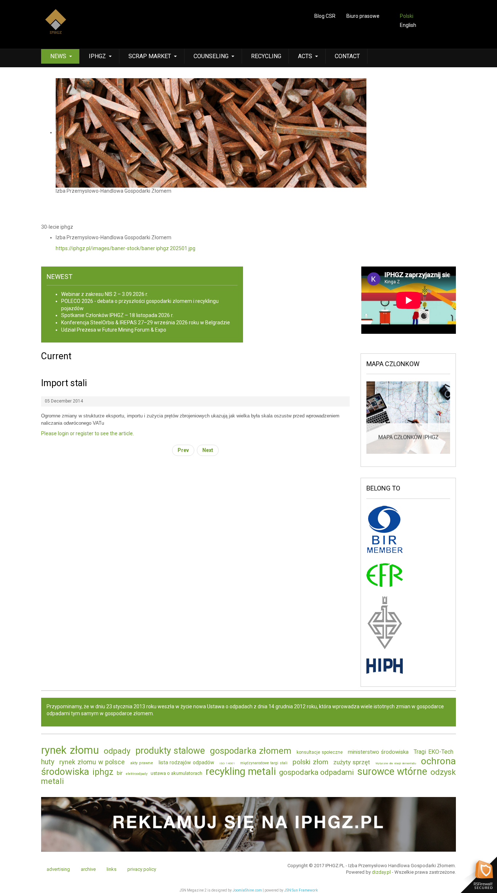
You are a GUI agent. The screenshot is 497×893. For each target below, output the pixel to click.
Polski (406, 16)
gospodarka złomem (251, 751)
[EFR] (384, 574)
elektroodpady (136, 774)
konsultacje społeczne (320, 752)
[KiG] (384, 622)
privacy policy (141, 869)
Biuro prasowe (362, 16)
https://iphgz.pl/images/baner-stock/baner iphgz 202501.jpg (125, 248)
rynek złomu (70, 750)
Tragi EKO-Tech (433, 751)
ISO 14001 (227, 763)
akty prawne (142, 763)
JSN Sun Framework (301, 890)
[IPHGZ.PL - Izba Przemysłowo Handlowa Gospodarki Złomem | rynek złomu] (55, 26)
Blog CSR (324, 16)
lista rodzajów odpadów (186, 762)
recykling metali (241, 771)
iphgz (103, 772)
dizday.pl (381, 872)
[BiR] (384, 530)
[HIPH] (384, 665)
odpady (117, 751)
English (408, 25)
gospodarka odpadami (316, 772)
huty (47, 761)
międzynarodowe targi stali (263, 763)
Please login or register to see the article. (87, 433)
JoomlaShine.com (247, 890)
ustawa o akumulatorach (176, 773)
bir (120, 773)
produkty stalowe (170, 750)
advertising (58, 869)
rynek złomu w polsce (92, 762)
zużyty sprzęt (351, 762)
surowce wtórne (392, 771)
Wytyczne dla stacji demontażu (395, 763)
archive (88, 869)
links (111, 869)
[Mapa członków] (408, 417)
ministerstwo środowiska (378, 752)
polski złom (310, 762)
